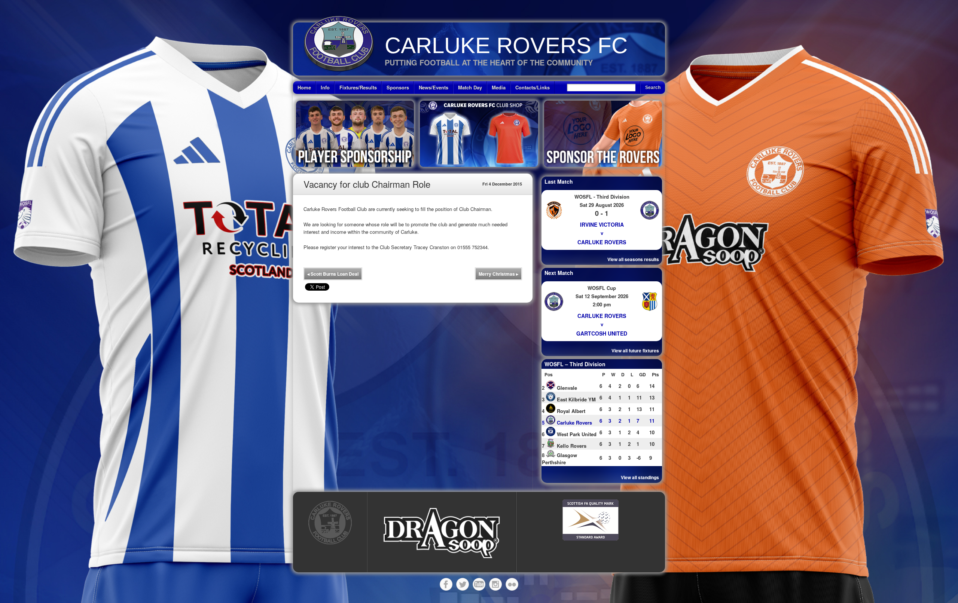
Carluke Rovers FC (506, 45)
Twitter (462, 584)
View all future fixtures (635, 350)
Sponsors (398, 87)
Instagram (495, 584)
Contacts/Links (532, 87)
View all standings (640, 477)
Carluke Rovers (601, 242)
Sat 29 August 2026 (602, 204)
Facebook (446, 584)
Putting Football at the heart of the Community (489, 62)
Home (304, 87)
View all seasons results (633, 259)
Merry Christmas (498, 273)
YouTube (479, 584)
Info (325, 87)
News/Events (433, 87)
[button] (441, 533)
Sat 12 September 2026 (602, 296)
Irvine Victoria (602, 224)
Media (499, 87)
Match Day (470, 87)
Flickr (512, 584)
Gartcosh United (601, 333)
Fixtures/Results (358, 87)
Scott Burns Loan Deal (333, 273)
